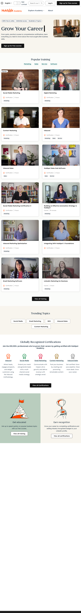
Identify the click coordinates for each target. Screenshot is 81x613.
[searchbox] (36, 3)
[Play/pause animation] (41, 23)
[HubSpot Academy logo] (11, 10)
